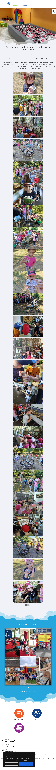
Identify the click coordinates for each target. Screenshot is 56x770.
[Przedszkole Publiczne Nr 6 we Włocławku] (9, 4)
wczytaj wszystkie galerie (28, 691)
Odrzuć (11, 764)
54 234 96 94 (10, 746)
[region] (19, 759)
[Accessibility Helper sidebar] (54, 11)
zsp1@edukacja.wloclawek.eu (15, 751)
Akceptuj (26, 764)
